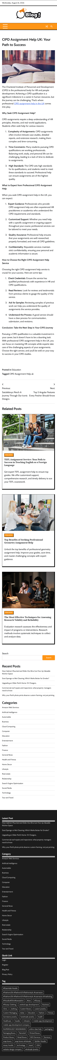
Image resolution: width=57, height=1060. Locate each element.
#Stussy (37, 1001)
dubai (22, 1013)
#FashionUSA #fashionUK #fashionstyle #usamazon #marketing (27, 996)
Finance (5, 750)
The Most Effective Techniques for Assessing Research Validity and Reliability (27, 619)
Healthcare (7, 1021)
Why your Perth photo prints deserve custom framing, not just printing (28, 695)
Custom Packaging (10, 1013)
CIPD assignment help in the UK (29, 103)
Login (4, 960)
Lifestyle (5, 769)
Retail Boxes (22, 1037)
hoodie (17, 1021)
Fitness (50, 1013)
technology (21, 1045)
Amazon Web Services (10, 707)
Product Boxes (8, 1037)
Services (47, 1037)
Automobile (6, 717)
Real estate (6, 774)
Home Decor (7, 764)
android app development (29, 1005)
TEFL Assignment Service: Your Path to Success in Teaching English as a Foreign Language (25, 462)
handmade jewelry (27, 1017)
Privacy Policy (7, 974)
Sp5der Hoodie (40, 1041)
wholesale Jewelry (32, 1049)
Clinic (5, 1009)
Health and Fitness (9, 760)
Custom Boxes (25, 1009)
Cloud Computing (8, 726)
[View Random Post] (47, 26)
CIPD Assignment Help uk (21, 374)
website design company (12, 1049)
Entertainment (7, 741)
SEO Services (35, 1037)
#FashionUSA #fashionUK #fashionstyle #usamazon (23, 992)
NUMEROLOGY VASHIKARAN (14, 1029)
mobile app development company (16, 1025)
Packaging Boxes (9, 1033)
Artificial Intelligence (9, 712)
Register (5, 965)
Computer (6, 731)
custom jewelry (40, 1009)
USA (38, 1045)
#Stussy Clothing (9, 1005)
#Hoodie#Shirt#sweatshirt (13, 1001)
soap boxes (7, 1041)
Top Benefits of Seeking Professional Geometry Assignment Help (23, 541)
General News (7, 755)
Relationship (6, 779)
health (40, 1017)
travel (31, 1045)
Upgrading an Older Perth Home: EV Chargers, (19, 683)
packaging (48, 1029)
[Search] (51, 26)
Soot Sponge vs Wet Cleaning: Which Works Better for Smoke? (25, 678)
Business (5, 722)
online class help (35, 1029)
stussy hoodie (8, 1045)
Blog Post (5, 970)
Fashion (5, 745)
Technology (6, 793)
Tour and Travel (7, 798)
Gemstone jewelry (10, 1017)
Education (16, 369)
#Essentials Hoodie (10, 988)
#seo (29, 1001)
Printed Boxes (34, 1033)
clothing (14, 1009)
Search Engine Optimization (12, 783)
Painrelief (22, 1033)
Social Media (7, 788)
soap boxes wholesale (23, 1041)
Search (5, 653)
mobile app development (42, 1021)
